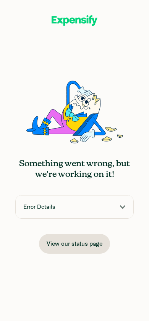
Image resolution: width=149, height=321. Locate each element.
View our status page (74, 243)
